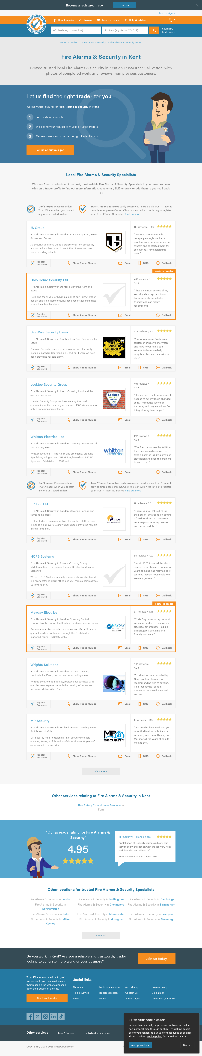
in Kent (101, 807)
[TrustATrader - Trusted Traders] (36, 19)
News (76, 998)
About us (78, 987)
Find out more (133, 214)
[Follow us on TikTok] (61, 1016)
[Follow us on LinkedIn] (53, 1016)
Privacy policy (160, 987)
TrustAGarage (66, 1033)
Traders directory (108, 992)
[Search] (154, 30)
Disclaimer (158, 992)
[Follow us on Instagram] (45, 1016)
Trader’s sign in (167, 13)
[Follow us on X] (37, 1016)
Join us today (156, 958)
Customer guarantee (163, 998)
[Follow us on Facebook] (30, 1016)
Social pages (132, 998)
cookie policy (154, 1036)
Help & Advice (81, 992)
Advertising (131, 987)
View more (101, 771)
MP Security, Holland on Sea (135, 843)
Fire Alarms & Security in (50, 899)
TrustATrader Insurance (96, 1033)
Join (125, 5)
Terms (102, 998)
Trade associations (109, 987)
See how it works (47, 998)
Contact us (131, 992)
